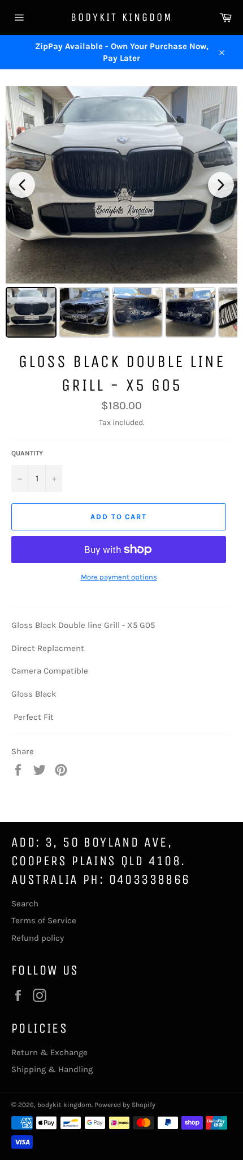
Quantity (27, 453)
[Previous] (22, 185)
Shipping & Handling (52, 1069)
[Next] (221, 185)
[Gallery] (121, 213)
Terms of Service (43, 920)
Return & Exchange (49, 1052)
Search (24, 903)
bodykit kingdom (122, 17)
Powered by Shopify (124, 1105)
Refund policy (37, 938)
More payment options (119, 577)
